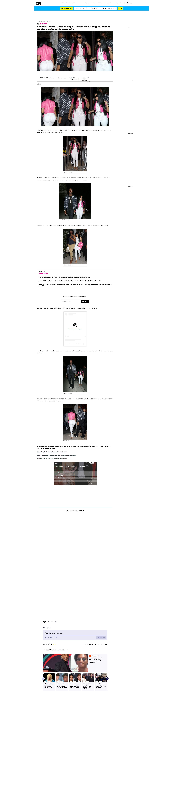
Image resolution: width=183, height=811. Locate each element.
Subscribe (118, 3)
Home (38, 21)
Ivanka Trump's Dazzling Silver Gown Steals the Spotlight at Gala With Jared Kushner (64, 277)
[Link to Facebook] (124, 3)
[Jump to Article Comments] (70, 78)
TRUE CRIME (101, 3)
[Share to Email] (89, 78)
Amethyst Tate (44, 77)
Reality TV (61, 3)
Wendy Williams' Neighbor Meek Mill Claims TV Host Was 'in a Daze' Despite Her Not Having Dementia (70, 280)
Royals (80, 3)
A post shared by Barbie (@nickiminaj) (75, 343)
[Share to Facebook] (74, 78)
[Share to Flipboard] (84, 78)
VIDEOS (94, 3)
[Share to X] (79, 78)
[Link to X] (131, 3)
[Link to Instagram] (128, 3)
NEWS (68, 3)
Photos (43, 21)
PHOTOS (87, 3)
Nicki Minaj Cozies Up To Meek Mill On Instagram (52, 452)
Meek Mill (48, 21)
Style (73, 3)
